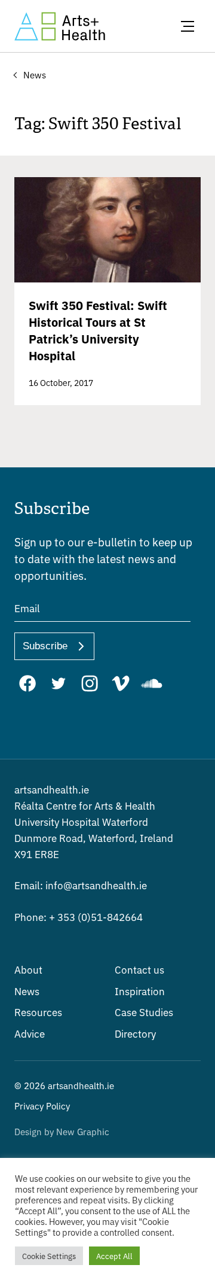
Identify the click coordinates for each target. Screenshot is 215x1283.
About (28, 969)
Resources (38, 1011)
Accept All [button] (114, 1255)
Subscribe (45, 646)
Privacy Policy (42, 1105)
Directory (135, 1033)
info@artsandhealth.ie (80, 884)
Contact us (139, 969)
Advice (29, 1033)
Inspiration (140, 990)
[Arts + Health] (59, 26)
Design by (61, 1131)
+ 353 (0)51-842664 (78, 916)
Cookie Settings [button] (49, 1255)
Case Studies (144, 1011)
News (26, 990)
